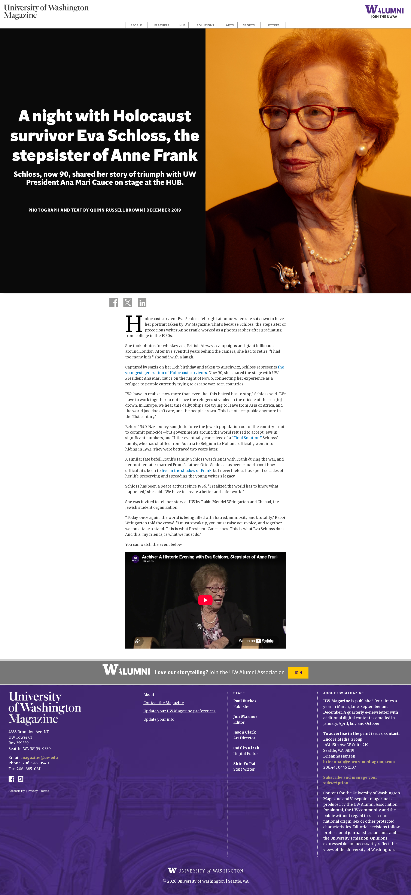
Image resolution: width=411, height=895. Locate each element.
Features (161, 25)
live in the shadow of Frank (186, 470)
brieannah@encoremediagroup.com (359, 761)
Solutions (205, 25)
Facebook (13, 778)
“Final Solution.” (247, 438)
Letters (273, 25)
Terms (45, 790)
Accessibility (17, 790)
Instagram (22, 778)
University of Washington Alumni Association (126, 669)
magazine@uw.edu (39, 757)
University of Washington (205, 871)
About (148, 694)
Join (298, 672)
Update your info (158, 719)
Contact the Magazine (163, 703)
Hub (182, 25)
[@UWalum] (127, 303)
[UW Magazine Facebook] (112, 303)
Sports (249, 25)
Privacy (33, 790)
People (136, 25)
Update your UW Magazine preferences (179, 711)
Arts (230, 25)
